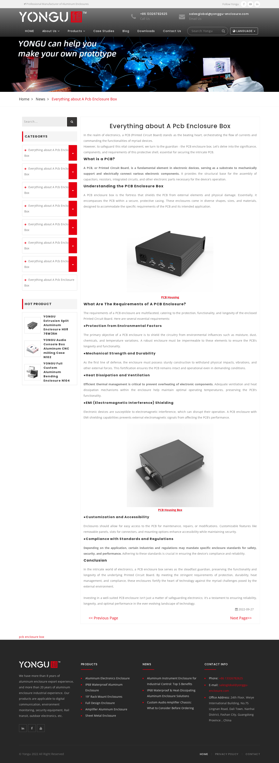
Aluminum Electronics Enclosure (107, 678)
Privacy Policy (227, 754)
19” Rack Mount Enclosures (103, 697)
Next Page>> (241, 617)
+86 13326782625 (231, 678)
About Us (49, 31)
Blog (126, 31)
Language (244, 31)
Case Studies (103, 31)
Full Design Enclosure (100, 703)
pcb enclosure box (31, 637)
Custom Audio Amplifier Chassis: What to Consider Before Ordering (170, 705)
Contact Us (172, 31)
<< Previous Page (103, 617)
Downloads (146, 31)
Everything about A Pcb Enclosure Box (49, 153)
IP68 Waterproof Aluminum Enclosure (104, 687)
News (40, 99)
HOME (29, 31)
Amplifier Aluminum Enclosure (106, 709)
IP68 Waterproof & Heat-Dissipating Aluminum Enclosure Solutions (171, 693)
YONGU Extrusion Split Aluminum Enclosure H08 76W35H (56, 325)
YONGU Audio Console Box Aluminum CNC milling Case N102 (56, 348)
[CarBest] (52, 17)
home (24, 99)
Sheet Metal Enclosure (100, 715)
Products (75, 31)
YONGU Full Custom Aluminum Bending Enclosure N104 (57, 372)
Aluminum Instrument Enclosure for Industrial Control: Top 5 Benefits (171, 681)
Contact (253, 754)
